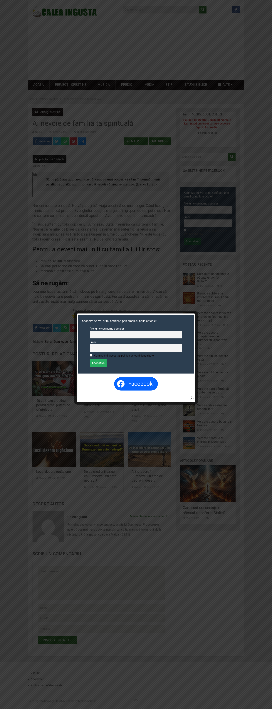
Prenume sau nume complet (107, 328)
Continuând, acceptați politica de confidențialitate (124, 355)
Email (93, 342)
